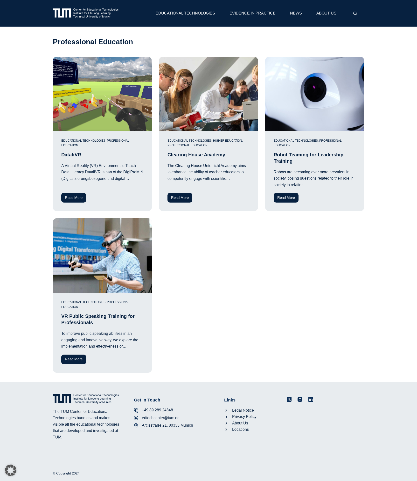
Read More (75, 199)
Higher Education (227, 140)
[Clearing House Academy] (208, 94)
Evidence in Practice (252, 13)
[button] (10, 470)
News (296, 13)
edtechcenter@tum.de (161, 418)
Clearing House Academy (196, 154)
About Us (326, 13)
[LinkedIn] (310, 399)
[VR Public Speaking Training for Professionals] (102, 255)
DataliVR (71, 154)
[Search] (355, 13)
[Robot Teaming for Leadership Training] (314, 94)
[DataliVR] (102, 94)
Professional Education (187, 145)
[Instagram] (300, 399)
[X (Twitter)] (289, 399)
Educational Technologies (185, 13)
